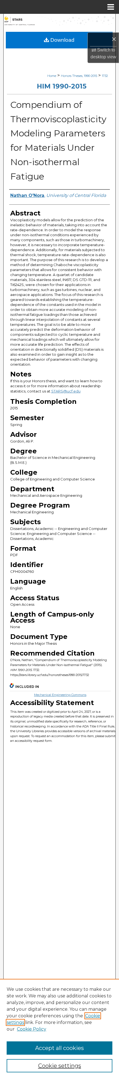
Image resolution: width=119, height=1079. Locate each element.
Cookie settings (59, 1065)
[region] (59, 1029)
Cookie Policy (31, 1029)
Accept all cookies (59, 1048)
